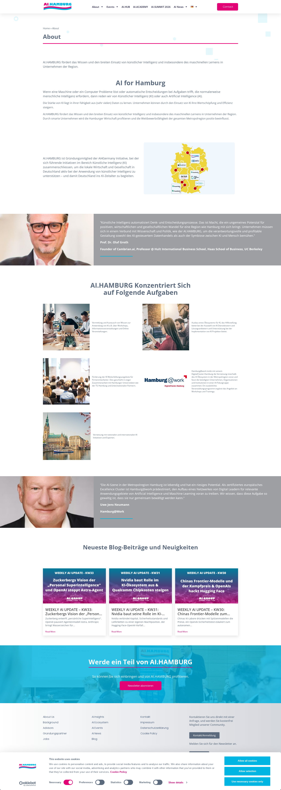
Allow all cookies (247, 760)
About (95, 6)
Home (46, 28)
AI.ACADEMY (140, 6)
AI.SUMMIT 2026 (161, 6)
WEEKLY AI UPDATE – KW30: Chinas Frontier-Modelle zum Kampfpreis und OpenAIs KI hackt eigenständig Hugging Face (206, 612)
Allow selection (247, 771)
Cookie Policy (118, 772)
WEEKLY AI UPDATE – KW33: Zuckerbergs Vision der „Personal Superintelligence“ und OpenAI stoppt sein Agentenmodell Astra (73, 612)
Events (110, 6)
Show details (175, 782)
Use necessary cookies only (247, 781)
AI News (178, 6)
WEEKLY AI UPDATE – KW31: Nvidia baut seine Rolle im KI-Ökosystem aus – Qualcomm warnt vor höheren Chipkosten (138, 612)
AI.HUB (126, 6)
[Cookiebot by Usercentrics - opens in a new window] (27, 783)
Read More (50, 631)
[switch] (100, 782)
